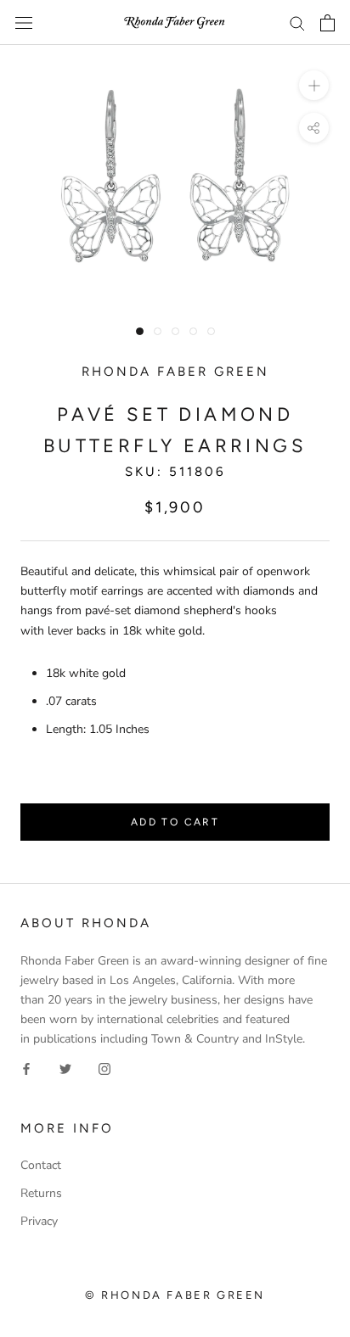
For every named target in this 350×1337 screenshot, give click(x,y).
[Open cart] (327, 22)
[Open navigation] (23, 22)
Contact (40, 1165)
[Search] (297, 22)
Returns (41, 1193)
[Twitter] (65, 1067)
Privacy (39, 1221)
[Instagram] (104, 1067)
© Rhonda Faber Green (175, 1295)
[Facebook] (26, 1067)
